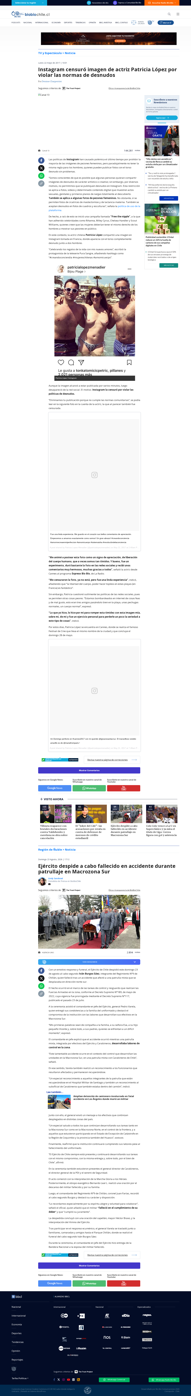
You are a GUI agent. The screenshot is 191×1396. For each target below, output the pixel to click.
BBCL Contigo (121, 22)
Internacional (41, 22)
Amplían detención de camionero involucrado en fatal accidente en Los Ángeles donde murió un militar (103, 1098)
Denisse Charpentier (52, 81)
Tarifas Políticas (19, 1378)
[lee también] (60, 1102)
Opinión (92, 22)
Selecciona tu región (25, 2)
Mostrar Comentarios (89, 770)
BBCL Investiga (105, 22)
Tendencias (80, 22)
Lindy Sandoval (55, 878)
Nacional (27, 22)
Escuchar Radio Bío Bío (162, 3)
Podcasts (16, 22)
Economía (56, 22)
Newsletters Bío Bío (100, 3)
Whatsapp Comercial (116, 1379)
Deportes (68, 22)
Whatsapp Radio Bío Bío (165, 1380)
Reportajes (17, 1359)
